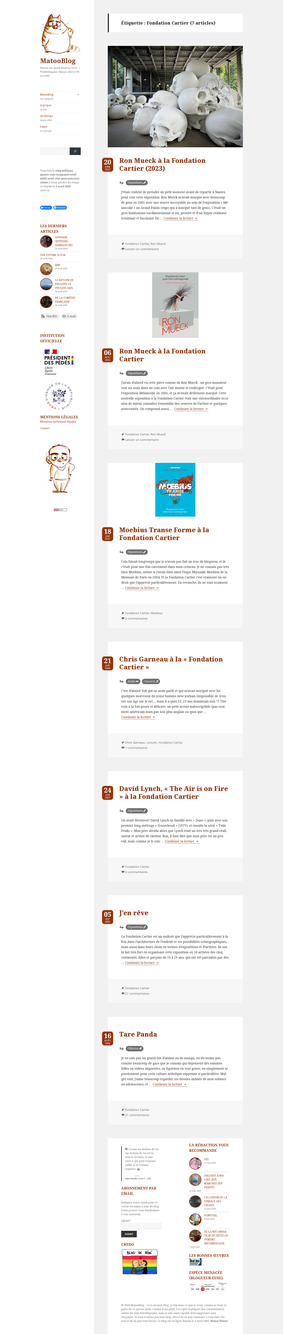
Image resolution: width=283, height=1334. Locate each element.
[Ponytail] (195, 1219)
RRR (57, 265)
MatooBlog (57, 60)
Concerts (149, 681)
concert (151, 742)
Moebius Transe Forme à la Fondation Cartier (164, 533)
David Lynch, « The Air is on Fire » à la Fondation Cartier (173, 792)
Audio (131, 681)
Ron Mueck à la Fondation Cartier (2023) (162, 164)
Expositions (135, 182)
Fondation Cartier (137, 244)
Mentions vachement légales (58, 421)
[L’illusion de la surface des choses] (195, 1201)
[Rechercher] (75, 151)
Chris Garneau (135, 742)
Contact (45, 428)
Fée (206, 1159)
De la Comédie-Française (65, 299)
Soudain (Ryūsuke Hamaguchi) (64, 241)
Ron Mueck (158, 244)
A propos (45, 107)
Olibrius (133, 1048)
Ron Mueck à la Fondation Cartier (162, 355)
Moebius (156, 613)
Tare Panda (138, 1034)
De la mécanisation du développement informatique (216, 1237)
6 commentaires (136, 872)
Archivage (46, 118)
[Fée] (195, 1163)
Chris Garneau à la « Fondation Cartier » (171, 663)
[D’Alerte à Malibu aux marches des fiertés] (195, 1180)
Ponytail (210, 1215)
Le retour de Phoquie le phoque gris (64, 284)
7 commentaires (136, 748)
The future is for (52, 255)
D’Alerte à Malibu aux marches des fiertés (214, 1181)
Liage (46, 128)
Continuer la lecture (181, 218)
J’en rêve (133, 912)
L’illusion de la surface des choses (215, 1201)
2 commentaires (136, 618)
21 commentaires (137, 993)
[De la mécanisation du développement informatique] (195, 1236)
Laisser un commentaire (142, 249)
